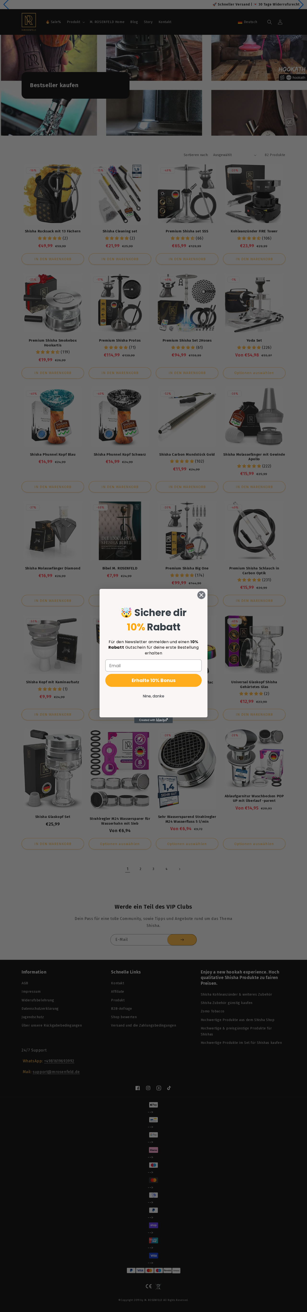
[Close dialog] (201, 595)
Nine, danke (153, 696)
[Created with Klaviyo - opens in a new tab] (153, 720)
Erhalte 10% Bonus (154, 680)
